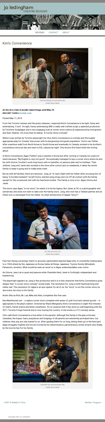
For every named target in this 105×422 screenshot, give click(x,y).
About (66, 32)
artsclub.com (25, 113)
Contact (53, 32)
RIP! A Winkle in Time (15, 402)
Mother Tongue (92, 402)
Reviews (39, 32)
